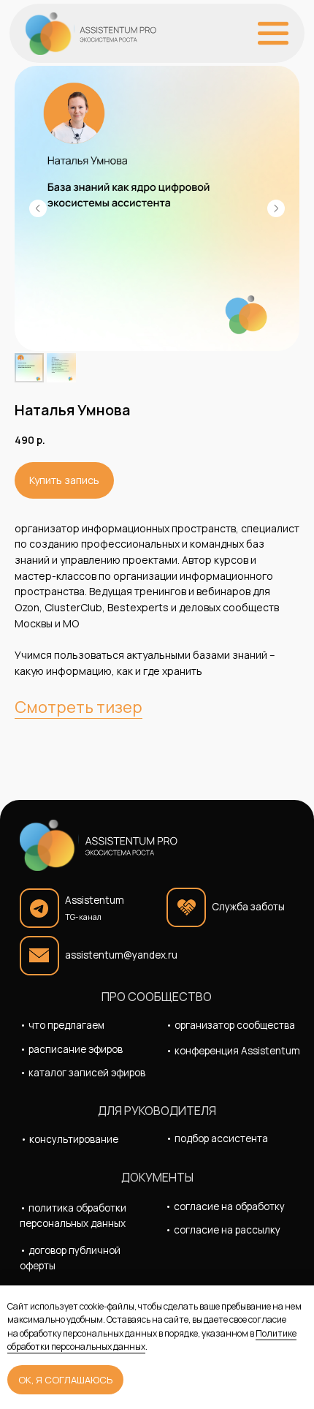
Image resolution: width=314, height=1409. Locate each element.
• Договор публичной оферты (70, 1258)
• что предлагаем (62, 1025)
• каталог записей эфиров (82, 1072)
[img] (91, 33)
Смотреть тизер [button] (78, 707)
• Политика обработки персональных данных (73, 1215)
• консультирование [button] (69, 1139)
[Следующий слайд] (276, 208)
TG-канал (83, 917)
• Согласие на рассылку (222, 1229)
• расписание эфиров (71, 1049)
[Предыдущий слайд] (38, 208)
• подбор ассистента (217, 1138)
